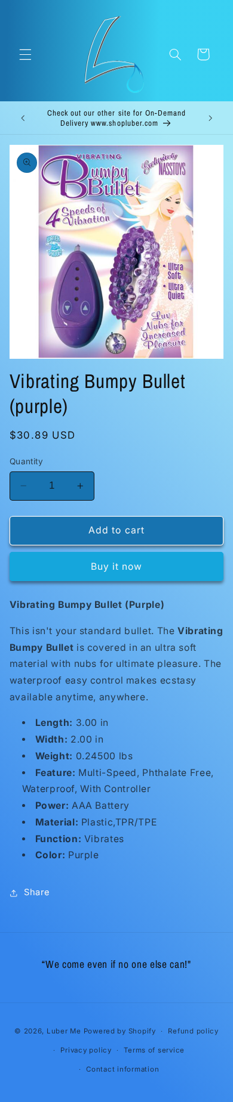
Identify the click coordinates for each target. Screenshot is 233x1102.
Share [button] (37, 892)
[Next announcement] (210, 118)
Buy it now (117, 566)
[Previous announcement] (23, 118)
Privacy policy (85, 1050)
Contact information (122, 1069)
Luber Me (64, 1031)
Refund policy (193, 1031)
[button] (25, 54)
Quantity (26, 461)
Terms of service (154, 1050)
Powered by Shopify (120, 1031)
